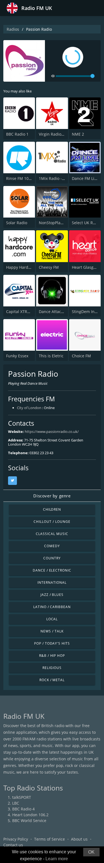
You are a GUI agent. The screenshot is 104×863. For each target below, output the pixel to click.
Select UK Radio (86, 222)
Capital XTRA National (26, 311)
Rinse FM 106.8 (20, 178)
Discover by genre (51, 495)
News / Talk (52, 631)
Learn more (56, 858)
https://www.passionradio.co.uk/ (52, 431)
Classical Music (52, 533)
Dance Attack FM (54, 311)
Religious (52, 667)
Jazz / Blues (52, 594)
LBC (15, 803)
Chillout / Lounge (52, 521)
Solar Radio (16, 222)
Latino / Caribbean (52, 606)
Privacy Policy (15, 839)
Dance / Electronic (52, 570)
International (51, 582)
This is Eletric (51, 355)
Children (52, 509)
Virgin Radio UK (53, 134)
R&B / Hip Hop (52, 655)
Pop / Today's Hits (52, 643)
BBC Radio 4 (23, 809)
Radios (13, 29)
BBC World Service (29, 820)
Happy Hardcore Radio (27, 267)
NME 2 (78, 134)
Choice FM (81, 355)
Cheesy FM (49, 267)
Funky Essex (17, 355)
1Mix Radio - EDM (55, 178)
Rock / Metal (52, 680)
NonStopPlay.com (55, 222)
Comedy (52, 546)
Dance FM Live (85, 178)
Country (52, 558)
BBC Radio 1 (17, 134)
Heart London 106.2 (30, 814)
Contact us (13, 845)
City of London (29, 407)
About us (79, 839)
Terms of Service (49, 839)
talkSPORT (21, 797)
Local (52, 619)
